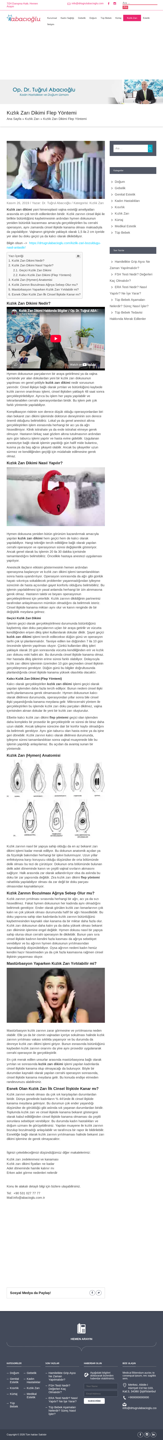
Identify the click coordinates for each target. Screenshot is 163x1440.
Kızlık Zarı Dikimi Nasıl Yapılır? (32, 265)
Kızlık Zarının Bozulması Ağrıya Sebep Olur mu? (45, 284)
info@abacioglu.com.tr (29, 1197)
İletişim (50, 24)
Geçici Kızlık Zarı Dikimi (35, 270)
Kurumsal (52, 18)
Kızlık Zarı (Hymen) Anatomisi (32, 279)
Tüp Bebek (106, 18)
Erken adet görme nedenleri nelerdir (32, 1172)
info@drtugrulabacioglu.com (87, 3)
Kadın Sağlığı (67, 18)
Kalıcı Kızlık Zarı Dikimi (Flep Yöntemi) (45, 275)
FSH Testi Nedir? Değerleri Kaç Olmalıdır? (59, 1389)
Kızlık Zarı (132, 18)
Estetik (146, 18)
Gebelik (82, 18)
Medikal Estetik (125, 226)
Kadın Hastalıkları (127, 201)
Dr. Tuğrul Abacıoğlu (56, 203)
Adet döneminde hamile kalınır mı (30, 1168)
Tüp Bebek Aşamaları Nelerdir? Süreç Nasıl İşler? (62, 1411)
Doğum (93, 18)
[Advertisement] (81, 56)
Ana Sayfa (14, 119)
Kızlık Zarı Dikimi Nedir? (28, 260)
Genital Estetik (125, 194)
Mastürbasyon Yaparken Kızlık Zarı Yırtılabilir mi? (45, 289)
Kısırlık (120, 207)
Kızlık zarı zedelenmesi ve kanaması (33, 1159)
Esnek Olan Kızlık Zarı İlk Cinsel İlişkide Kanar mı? (46, 294)
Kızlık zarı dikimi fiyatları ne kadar (30, 1164)
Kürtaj (118, 18)
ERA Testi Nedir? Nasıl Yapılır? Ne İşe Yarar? (63, 1399)
